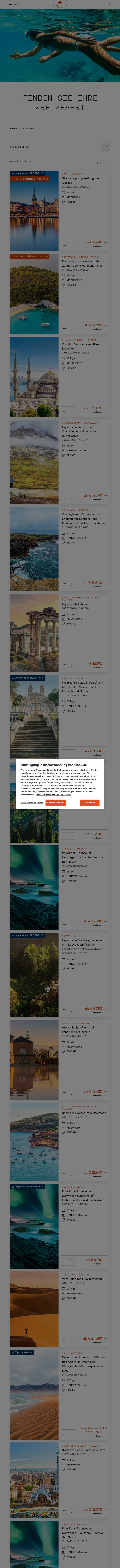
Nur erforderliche (55, 803)
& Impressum (64, 795)
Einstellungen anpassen (31, 803)
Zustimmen (89, 803)
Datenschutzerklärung (47, 795)
